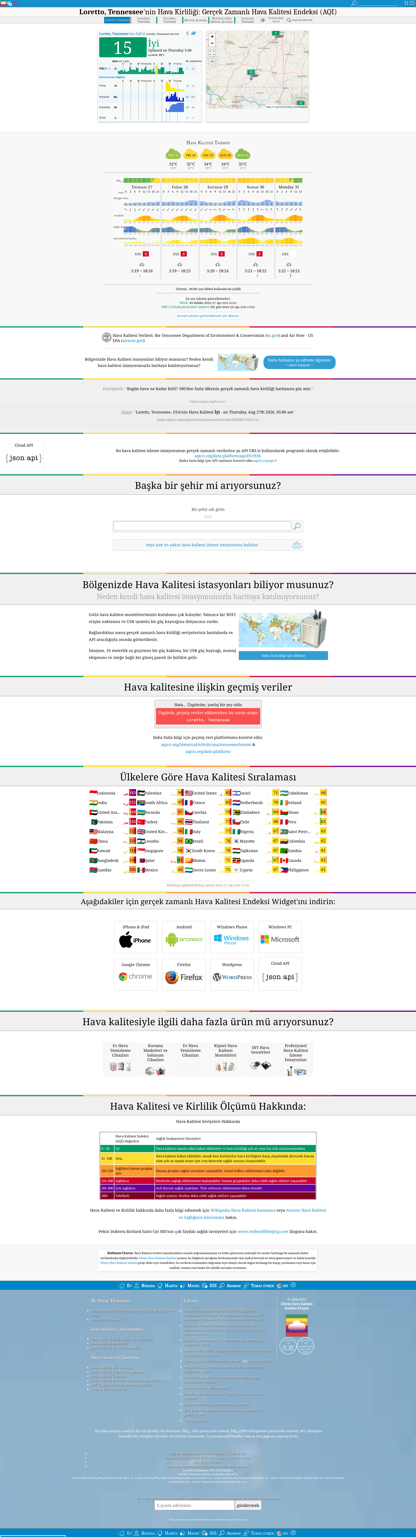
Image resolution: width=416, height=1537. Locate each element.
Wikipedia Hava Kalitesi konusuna (243, 1210)
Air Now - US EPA (207, 1462)
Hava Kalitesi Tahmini (108, 1376)
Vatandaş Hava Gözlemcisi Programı (212, 1361)
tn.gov (272, 335)
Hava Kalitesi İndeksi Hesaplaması (118, 1371)
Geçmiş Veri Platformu (108, 1389)
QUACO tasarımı (196, 1420)
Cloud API (280, 963)
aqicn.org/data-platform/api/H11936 (228, 455)
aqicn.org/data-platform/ (208, 751)
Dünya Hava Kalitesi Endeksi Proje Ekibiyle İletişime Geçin (132, 1312)
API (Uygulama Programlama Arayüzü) (121, 1384)
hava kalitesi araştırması (117, 1329)
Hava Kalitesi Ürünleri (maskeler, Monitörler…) (128, 1380)
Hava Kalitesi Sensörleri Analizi (116, 1347)
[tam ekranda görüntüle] (193, 33)
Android (184, 926)
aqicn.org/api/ (264, 460)
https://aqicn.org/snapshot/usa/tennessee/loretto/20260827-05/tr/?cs (208, 419)
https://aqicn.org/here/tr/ (208, 401)
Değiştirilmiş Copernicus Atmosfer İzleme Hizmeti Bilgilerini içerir (223, 1369)
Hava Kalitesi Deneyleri (109, 1343)
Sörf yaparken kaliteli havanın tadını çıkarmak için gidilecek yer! (223, 1412)
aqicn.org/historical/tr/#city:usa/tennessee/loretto (206, 744)
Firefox (184, 964)
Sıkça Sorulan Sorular (115, 1357)
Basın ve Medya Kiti (106, 1319)
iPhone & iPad (136, 926)
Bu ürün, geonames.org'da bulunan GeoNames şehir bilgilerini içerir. (224, 1342)
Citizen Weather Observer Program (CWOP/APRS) (207, 1453)
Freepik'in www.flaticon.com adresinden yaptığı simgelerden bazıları (221, 1379)
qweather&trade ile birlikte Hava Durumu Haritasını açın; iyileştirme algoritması (229, 1352)
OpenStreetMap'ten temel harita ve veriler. (217, 1404)
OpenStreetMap (283, 107)
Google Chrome (136, 964)
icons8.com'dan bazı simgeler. (207, 1387)
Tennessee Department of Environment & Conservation (207, 1457)
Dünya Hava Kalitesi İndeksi (119, 1263)
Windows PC (280, 926)
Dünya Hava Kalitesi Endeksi (158, 1258)
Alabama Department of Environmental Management (207, 1466)
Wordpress (232, 964)
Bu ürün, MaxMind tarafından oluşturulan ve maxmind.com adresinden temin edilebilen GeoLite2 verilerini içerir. (224, 1329)
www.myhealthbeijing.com (263, 1231)
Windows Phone (232, 926)
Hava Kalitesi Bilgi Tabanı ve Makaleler (121, 1339)
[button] (251, 75)
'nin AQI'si (122, 33)
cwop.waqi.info (260, 1361)
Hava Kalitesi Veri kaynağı (111, 1367)
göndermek (248, 1505)
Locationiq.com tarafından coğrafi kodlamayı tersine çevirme (224, 1395)
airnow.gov (132, 340)
